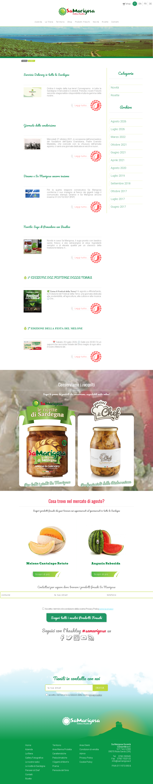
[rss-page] (91, 640)
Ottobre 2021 (119, 144)
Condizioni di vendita (89, 749)
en (140, 4)
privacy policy (95, 695)
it (135, 4)
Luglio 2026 (118, 129)
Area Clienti (84, 745)
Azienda (38, 22)
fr (145, 4)
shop (128, 4)
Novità (96, 22)
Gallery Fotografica (34, 758)
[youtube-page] (83, 640)
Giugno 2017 (118, 206)
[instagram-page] (76, 640)
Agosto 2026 (118, 121)
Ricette (105, 22)
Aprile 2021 (118, 160)
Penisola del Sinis (60, 770)
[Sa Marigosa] (77, 15)
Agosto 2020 (118, 168)
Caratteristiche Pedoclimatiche (59, 755)
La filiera (49, 22)
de (150, 4)
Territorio (60, 22)
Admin (82, 753)
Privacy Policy (86, 758)
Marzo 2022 (118, 137)
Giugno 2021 (118, 152)
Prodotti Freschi (82, 22)
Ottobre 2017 (119, 191)
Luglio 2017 (118, 199)
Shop (69, 22)
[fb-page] (62, 640)
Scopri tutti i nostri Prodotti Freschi (76, 618)
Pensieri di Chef (32, 770)
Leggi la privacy (106, 609)
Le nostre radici (32, 762)
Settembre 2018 (120, 183)
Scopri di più (42, 574)
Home (28, 745)
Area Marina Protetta (62, 749)
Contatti (115, 22)
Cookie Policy (85, 762)
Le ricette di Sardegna (35, 766)
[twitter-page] (69, 640)
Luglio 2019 (118, 175)
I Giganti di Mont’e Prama (60, 764)
